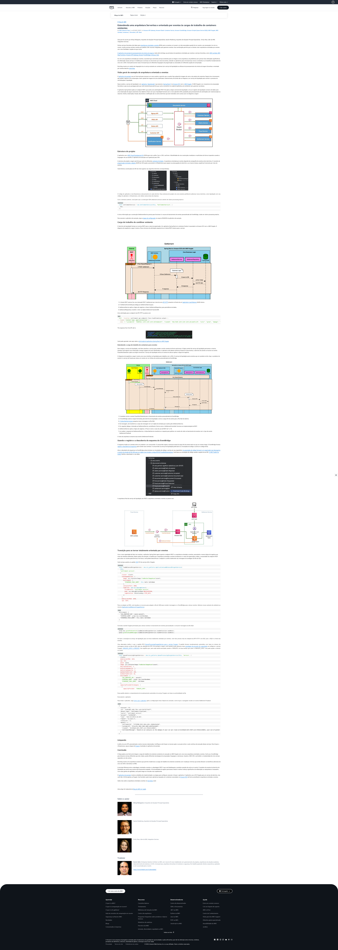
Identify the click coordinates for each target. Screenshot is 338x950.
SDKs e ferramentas (176, 906)
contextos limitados (158, 161)
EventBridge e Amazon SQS (151, 55)
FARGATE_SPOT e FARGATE (131, 648)
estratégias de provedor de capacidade (196, 646)
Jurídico (205, 927)
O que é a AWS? (110, 903)
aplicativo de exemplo (125, 76)
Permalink (132, 32)
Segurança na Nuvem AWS (114, 917)
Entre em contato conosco (211, 903)
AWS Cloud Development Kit (136, 155)
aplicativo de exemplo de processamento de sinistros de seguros (136, 53)
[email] (231, 940)
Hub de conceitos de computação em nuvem (119, 913)
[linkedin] (217, 940)
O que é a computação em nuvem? (116, 906)
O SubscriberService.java (126, 421)
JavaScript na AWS (176, 923)
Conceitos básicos (143, 903)
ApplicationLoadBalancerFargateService (133, 607)
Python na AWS (175, 913)
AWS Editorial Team (124, 30)
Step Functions (122, 55)
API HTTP (165, 302)
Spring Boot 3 (167, 84)
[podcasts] (229, 940)
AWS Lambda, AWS (215, 53)
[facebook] (214, 940)
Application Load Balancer (189, 302)
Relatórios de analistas (145, 922)
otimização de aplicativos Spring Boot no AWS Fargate (154, 341)
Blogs (107, 923)
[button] (335, 2)
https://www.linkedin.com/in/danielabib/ (144, 869)
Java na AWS (174, 917)
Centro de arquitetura (144, 913)
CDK (137, 562)
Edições (142, 15)
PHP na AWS (174, 920)
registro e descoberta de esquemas (127, 446)
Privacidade (109, 944)
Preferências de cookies (132, 944)
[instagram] (220, 940)
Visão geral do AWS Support (211, 917)
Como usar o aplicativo (140, 700)
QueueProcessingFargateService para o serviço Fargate (161, 644)
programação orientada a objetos (127, 163)
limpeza (137, 746)
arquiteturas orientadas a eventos (150, 45)
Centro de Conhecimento (210, 913)
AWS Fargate (187, 84)
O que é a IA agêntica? (112, 910)
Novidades (109, 920)
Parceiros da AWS (143, 925)
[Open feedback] (336, 475)
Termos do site (119, 944)
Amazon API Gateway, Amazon (134, 55)
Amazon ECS (176, 84)
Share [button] (140, 32)
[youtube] (226, 940)
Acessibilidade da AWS (210, 923)
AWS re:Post (206, 910)
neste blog (132, 68)
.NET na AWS (174, 910)
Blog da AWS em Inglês (139, 789)
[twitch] (223, 940)
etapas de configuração (149, 218)
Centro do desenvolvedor (178, 903)
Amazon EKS (183, 777)
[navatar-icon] (333, 2)
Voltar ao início (168, 932)
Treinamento (142, 906)
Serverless (150, 781)
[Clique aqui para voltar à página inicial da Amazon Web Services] (111, 8)
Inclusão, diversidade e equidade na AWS (150, 929)
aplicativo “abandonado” (148, 84)
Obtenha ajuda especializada (211, 920)
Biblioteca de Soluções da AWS (147, 910)
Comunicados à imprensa (113, 927)
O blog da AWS (122, 22)
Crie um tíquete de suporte (211, 906)
